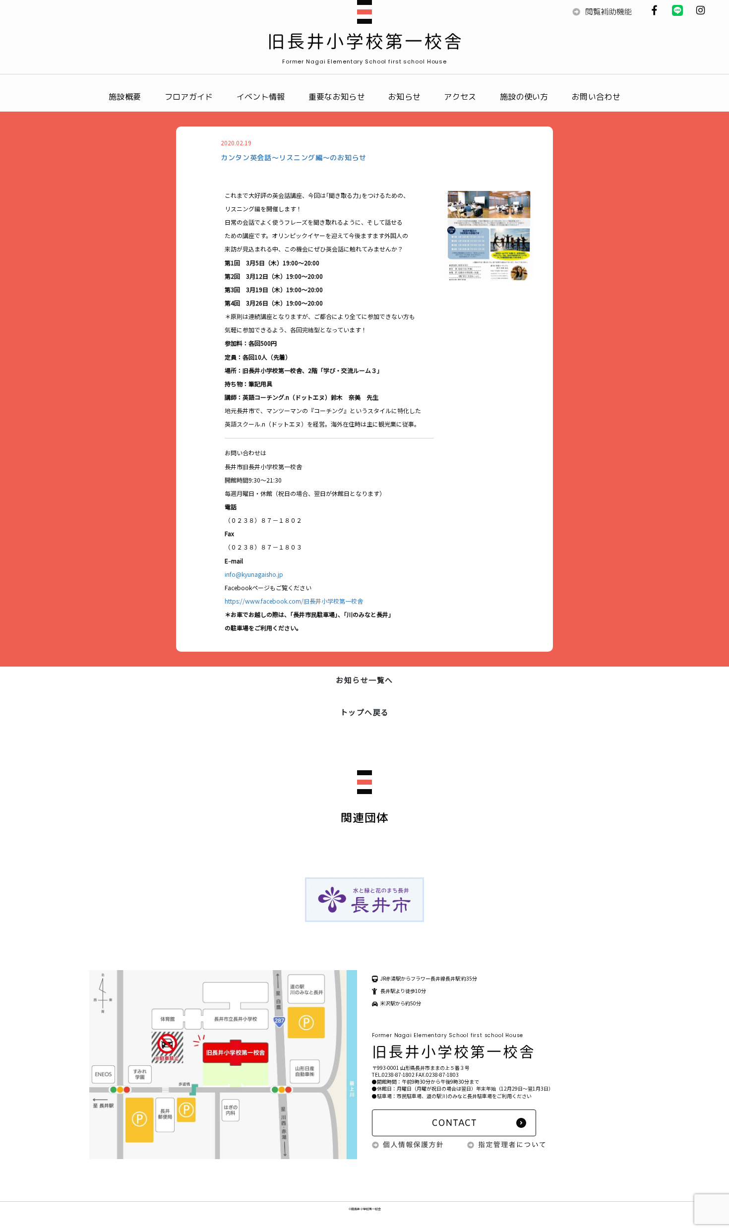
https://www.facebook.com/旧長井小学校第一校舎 (294, 601)
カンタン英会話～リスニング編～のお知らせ (293, 157)
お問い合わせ (596, 96)
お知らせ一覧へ (364, 680)
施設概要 (125, 96)
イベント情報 (261, 96)
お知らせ (404, 96)
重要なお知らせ (336, 96)
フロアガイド (189, 96)
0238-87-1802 (398, 1074)
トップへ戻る (364, 712)
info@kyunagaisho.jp (254, 574)
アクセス (460, 96)
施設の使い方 (524, 96)
